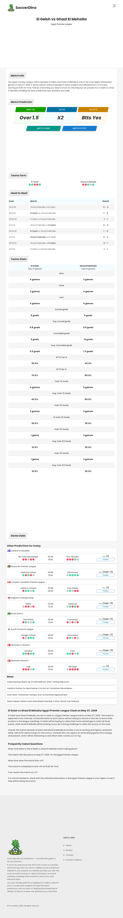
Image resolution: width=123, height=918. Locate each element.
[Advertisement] (61, 43)
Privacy (69, 850)
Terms (68, 845)
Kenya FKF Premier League (23, 566)
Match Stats (79, 128)
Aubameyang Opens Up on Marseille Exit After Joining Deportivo (38, 681)
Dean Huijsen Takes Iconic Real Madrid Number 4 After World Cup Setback (43, 701)
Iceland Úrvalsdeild (19, 550)
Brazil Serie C (16, 613)
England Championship (22, 597)
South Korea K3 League (21, 629)
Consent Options (74, 859)
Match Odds (43, 128)
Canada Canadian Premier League (27, 582)
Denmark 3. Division (20, 645)
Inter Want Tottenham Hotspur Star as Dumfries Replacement (37, 694)
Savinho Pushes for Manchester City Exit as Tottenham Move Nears (39, 688)
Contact (70, 855)
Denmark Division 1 (19, 660)
